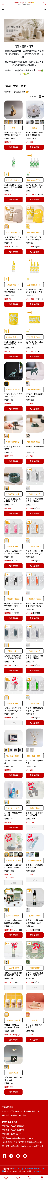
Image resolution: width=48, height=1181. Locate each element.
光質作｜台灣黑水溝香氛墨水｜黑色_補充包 (13, 604)
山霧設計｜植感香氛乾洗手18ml (34, 866)
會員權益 (27, 1111)
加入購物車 (13, 147)
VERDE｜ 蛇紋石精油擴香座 (13, 447)
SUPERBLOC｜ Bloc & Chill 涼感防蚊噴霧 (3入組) (34, 186)
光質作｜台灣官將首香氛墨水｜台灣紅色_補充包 (13, 552)
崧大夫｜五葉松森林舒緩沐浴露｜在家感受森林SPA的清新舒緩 (34, 921)
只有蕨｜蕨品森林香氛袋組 (13, 814)
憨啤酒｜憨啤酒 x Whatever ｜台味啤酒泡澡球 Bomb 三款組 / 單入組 (13, 1026)
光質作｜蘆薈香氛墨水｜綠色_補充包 (34, 709)
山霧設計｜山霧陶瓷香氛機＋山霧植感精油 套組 (13, 866)
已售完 (13, 723)
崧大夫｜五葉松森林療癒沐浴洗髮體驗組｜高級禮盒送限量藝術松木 (13, 921)
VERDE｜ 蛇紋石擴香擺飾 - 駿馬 (35, 395)
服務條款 (22, 1115)
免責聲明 (14, 1115)
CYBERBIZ (37, 1171)
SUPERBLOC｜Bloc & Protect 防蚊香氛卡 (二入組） (34, 238)
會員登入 (18, 1111)
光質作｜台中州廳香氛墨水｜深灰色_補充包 (34, 500)
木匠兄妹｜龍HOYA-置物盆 (34, 1026)
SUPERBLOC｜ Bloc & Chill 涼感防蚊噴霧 (13, 186)
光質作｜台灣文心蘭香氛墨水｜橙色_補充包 (34, 552)
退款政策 (35, 1111)
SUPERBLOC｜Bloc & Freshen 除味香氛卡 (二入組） (13, 238)
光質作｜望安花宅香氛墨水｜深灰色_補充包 (34, 657)
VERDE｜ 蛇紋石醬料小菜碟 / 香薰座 (13, 500)
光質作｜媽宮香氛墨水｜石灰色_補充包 (13, 657)
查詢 (4, 1111)
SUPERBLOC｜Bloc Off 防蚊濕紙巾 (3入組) (34, 343)
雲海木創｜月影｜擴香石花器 (13, 1078)
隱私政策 (5, 1115)
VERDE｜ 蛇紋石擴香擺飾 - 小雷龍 (13, 395)
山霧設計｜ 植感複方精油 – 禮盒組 (34, 814)
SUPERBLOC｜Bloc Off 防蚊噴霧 (13, 290)
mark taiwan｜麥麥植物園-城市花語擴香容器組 (13, 133)
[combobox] (8, 92)
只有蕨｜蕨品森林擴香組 (34, 761)
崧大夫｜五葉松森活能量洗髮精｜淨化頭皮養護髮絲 (13, 974)
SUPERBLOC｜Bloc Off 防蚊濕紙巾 (13, 343)
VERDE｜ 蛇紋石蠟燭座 (35, 447)
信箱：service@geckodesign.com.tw (17, 1138)
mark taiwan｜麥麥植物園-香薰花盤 (34, 133)
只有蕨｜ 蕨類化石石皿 (13, 761)
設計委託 (10, 1111)
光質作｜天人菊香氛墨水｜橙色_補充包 (34, 604)
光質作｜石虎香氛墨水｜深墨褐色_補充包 (13, 709)
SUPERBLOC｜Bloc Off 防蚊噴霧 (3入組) (34, 290)
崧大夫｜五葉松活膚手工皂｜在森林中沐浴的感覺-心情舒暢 (34, 974)
